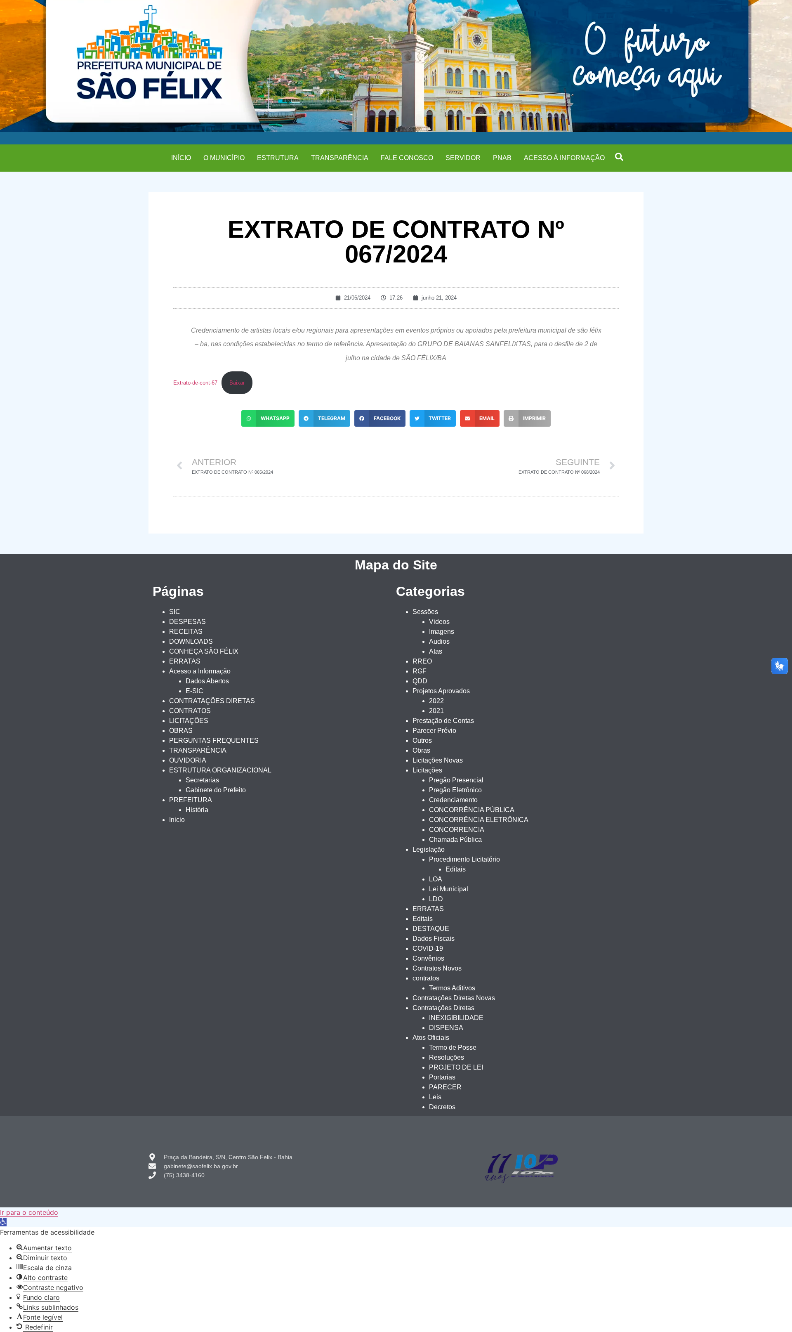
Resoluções (446, 1057)
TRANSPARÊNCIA (339, 157)
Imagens (441, 631)
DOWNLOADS (191, 641)
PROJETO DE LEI (456, 1067)
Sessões (425, 611)
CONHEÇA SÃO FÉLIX (203, 651)
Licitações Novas (437, 760)
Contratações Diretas (443, 1007)
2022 (436, 700)
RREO (422, 661)
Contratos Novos (437, 968)
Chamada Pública (455, 839)
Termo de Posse (452, 1047)
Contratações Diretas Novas (453, 997)
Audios (439, 641)
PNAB (502, 157)
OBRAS (181, 730)
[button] (619, 157)
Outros (422, 740)
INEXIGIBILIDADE (456, 1017)
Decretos (442, 1106)
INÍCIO (181, 157)
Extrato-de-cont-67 (195, 383)
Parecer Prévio (434, 730)
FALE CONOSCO (407, 157)
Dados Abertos (207, 681)
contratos (425, 978)
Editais (456, 869)
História (197, 809)
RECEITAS (186, 631)
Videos (439, 621)
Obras (421, 750)
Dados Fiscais (433, 938)
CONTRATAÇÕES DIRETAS (212, 700)
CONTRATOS (190, 710)
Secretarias (202, 780)
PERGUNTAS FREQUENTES (214, 740)
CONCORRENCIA (456, 829)
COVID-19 (427, 948)
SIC (174, 611)
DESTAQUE (430, 928)
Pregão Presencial (456, 780)
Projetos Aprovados (441, 690)
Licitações (427, 770)
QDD (419, 681)
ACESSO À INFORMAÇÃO (564, 157)
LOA (435, 879)
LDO (436, 898)
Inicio (177, 819)
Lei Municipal (448, 889)
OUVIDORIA (187, 760)
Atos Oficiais (430, 1037)
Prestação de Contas (443, 720)
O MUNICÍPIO (224, 157)
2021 (436, 710)
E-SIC (194, 690)
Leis (435, 1097)
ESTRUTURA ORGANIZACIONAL (220, 770)
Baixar (237, 383)
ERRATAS (184, 661)
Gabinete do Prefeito (216, 790)
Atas (435, 651)
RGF (419, 671)
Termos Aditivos (452, 988)
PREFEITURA (190, 799)
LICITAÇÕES (188, 720)
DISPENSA (446, 1027)
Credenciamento (453, 799)
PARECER (445, 1087)
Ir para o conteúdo (29, 1212)
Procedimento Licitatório (464, 859)
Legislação (428, 849)
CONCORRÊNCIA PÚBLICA (471, 809)
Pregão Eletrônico (455, 790)
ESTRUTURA (278, 157)
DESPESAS (187, 621)
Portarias (442, 1077)
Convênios (428, 958)
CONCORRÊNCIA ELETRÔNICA (478, 819)
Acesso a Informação (200, 671)
